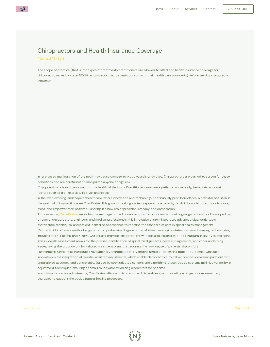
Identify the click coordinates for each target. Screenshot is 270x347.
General (45, 58)
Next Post (244, 308)
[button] (238, 9)
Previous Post (29, 308)
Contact (209, 9)
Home (159, 9)
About (174, 9)
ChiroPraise (68, 214)
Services (191, 9)
